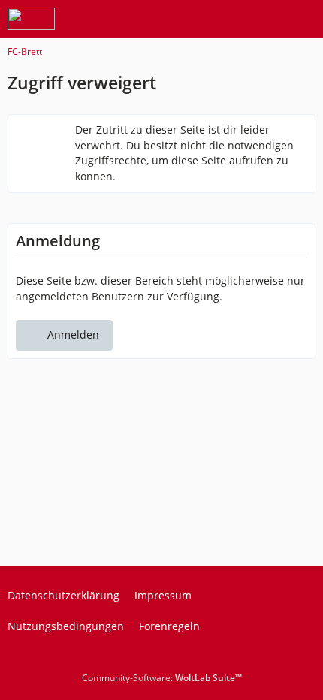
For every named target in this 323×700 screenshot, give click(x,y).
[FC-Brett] (31, 19)
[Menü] (303, 19)
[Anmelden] (266, 19)
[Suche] (228, 19)
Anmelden (73, 334)
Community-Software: (162, 677)
